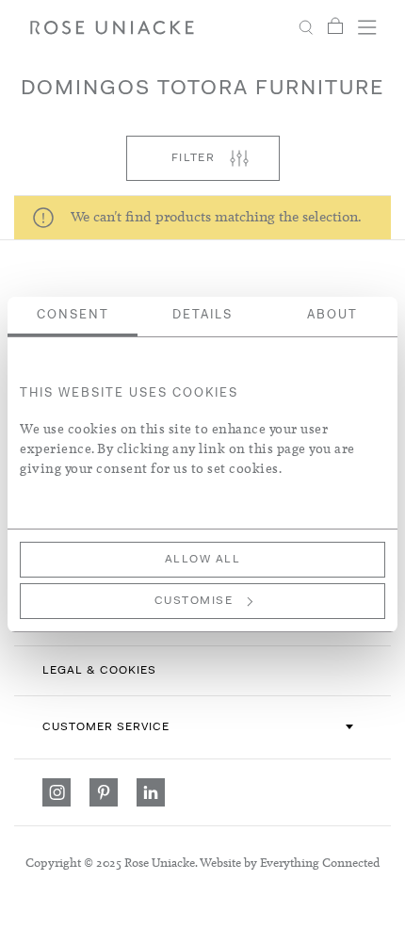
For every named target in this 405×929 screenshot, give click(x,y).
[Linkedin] (151, 792)
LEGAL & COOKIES (99, 670)
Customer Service (106, 727)
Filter (193, 158)
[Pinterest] (103, 792)
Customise (194, 601)
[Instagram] (56, 792)
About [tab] (332, 315)
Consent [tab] (73, 315)
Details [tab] (202, 315)
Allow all (203, 559)
